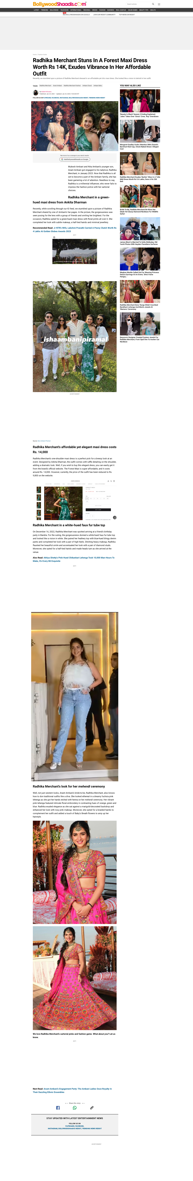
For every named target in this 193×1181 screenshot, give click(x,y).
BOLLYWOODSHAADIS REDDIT (78, 98)
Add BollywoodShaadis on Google (76, 159)
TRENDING (44, 10)
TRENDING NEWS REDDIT (97, 98)
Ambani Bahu (98, 85)
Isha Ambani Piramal (44, 441)
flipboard (69, 1126)
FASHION (102, 10)
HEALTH (153, 10)
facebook (79, 1126)
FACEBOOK (55, 98)
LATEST (36, 10)
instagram (53, 1129)
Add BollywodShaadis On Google (76, 15)
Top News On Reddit (127, 15)
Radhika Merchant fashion (72, 85)
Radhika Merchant (45, 85)
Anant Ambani (57, 85)
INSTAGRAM (64, 98)
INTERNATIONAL (75, 10)
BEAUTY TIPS (143, 10)
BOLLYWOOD (54, 10)
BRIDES (94, 10)
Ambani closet (87, 85)
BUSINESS (110, 10)
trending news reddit (92, 1129)
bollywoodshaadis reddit (69, 1129)
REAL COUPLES (121, 10)
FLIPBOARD (47, 98)
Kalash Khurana (46, 91)
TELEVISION (64, 10)
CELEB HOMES (132, 10)
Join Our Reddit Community (104, 15)
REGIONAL (86, 10)
